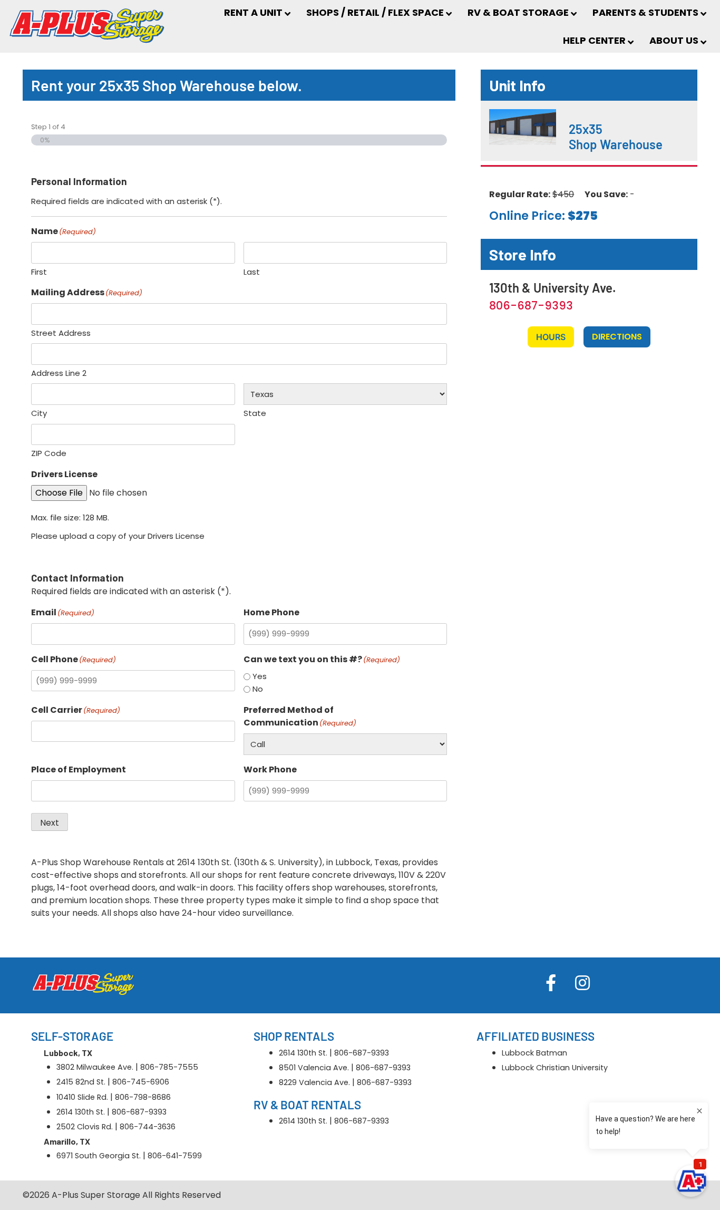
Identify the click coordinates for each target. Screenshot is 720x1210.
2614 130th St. (80, 1112)
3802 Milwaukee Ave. (94, 1067)
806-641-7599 (175, 1155)
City (39, 413)
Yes (259, 676)
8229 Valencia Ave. (314, 1082)
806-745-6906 (140, 1082)
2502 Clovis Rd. (84, 1126)
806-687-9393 (531, 305)
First (39, 271)
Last (252, 271)
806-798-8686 (143, 1097)
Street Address (61, 332)
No (257, 688)
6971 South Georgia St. (98, 1155)
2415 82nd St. (80, 1082)
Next (49, 823)
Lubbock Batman (534, 1053)
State (255, 413)
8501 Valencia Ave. (314, 1067)
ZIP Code (48, 453)
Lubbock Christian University (555, 1067)
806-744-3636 (148, 1126)
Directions (617, 337)
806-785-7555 (169, 1067)
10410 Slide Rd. (82, 1097)
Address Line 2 (58, 373)
